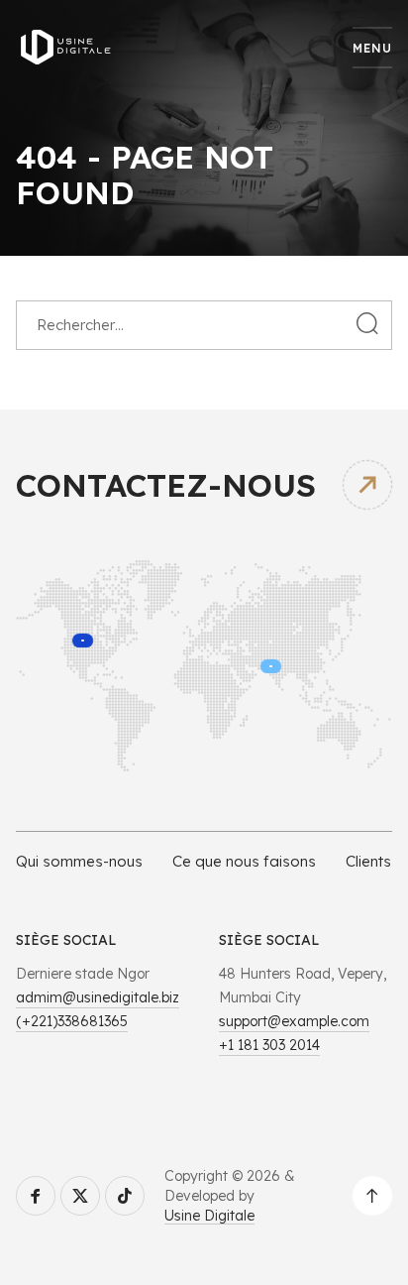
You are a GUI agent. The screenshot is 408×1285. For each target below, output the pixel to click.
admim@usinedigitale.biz (97, 997)
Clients (368, 861)
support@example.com (294, 1021)
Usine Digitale (209, 1216)
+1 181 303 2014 (269, 1045)
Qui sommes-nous (79, 861)
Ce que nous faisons (244, 861)
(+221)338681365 (72, 1021)
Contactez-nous (166, 485)
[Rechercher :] (203, 324)
